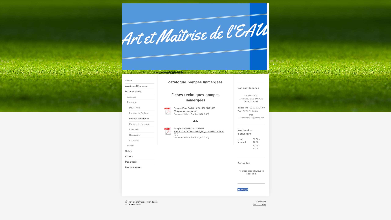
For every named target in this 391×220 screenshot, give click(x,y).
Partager (244, 190)
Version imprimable (137, 202)
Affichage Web (259, 204)
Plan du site (152, 202)
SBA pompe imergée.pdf (185, 111)
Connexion (261, 202)
